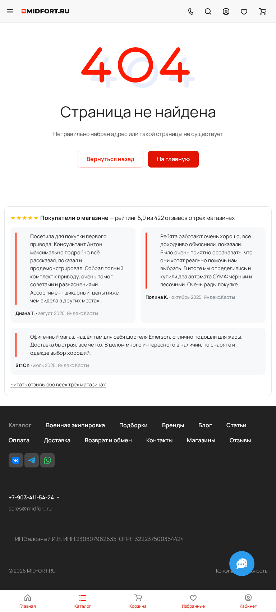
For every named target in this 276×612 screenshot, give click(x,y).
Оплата (19, 440)
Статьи (236, 425)
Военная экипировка (75, 425)
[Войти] (226, 11)
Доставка (57, 440)
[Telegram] (31, 460)
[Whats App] (47, 460)
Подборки (133, 425)
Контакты (159, 440)
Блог (205, 425)
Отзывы (240, 440)
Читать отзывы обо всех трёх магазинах (58, 384)
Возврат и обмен (108, 440)
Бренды (173, 425)
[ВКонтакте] (16, 460)
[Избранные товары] (244, 11)
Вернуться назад (110, 159)
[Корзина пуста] (262, 11)
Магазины (201, 440)
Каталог (20, 425)
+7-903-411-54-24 (31, 497)
